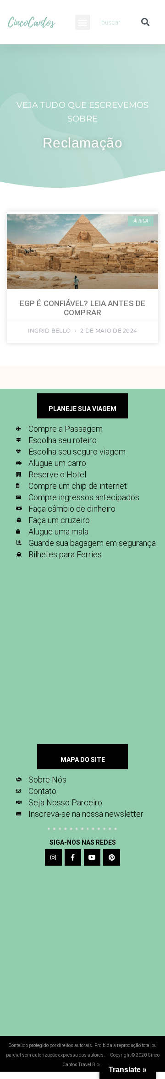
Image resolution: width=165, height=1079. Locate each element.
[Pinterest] (111, 857)
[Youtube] (92, 857)
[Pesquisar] (145, 22)
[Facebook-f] (73, 857)
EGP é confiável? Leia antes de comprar (82, 308)
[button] (82, 22)
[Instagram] (53, 857)
